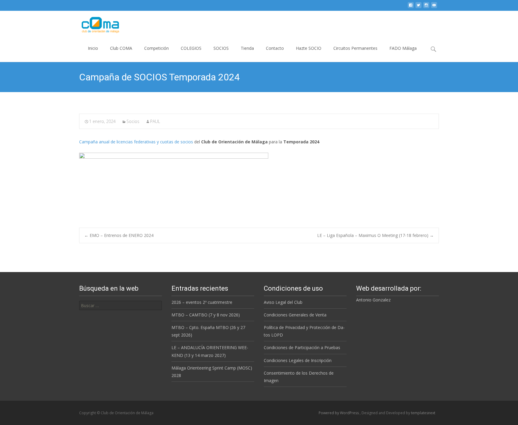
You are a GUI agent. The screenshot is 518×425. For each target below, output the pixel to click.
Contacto (275, 48)
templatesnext (423, 412)
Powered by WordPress (339, 412)
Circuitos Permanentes (355, 48)
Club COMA (121, 48)
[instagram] (426, 7)
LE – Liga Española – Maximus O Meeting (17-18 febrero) (375, 235)
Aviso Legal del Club (283, 302)
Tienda (247, 48)
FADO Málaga (403, 48)
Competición (156, 48)
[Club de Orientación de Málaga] (96, 23)
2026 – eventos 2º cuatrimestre (201, 302)
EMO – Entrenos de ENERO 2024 (118, 235)
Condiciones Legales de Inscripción (298, 360)
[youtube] (434, 7)
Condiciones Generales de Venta (295, 315)
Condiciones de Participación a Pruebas (302, 347)
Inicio (93, 48)
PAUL (155, 121)
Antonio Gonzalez (373, 300)
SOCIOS (221, 48)
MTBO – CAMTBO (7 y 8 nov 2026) (205, 315)
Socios (133, 121)
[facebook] (411, 7)
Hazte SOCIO (308, 48)
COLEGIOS (191, 48)
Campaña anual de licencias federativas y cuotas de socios (136, 142)
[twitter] (418, 7)
